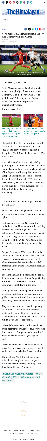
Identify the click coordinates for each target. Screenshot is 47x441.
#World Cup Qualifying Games (18, 373)
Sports (4, 29)
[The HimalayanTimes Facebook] (3, 2)
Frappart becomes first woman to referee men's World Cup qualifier (34, 131)
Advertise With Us (35, 430)
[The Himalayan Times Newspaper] (23, 12)
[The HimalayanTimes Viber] (24, 2)
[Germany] (11, 120)
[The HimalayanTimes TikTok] (17, 2)
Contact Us (24, 433)
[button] (8, 19)
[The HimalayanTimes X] (6, 2)
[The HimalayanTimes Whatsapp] (20, 2)
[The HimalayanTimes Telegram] (31, 2)
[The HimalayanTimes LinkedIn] (27, 2)
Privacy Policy (19, 430)
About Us (7, 430)
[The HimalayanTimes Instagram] (13, 2)
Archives (13, 433)
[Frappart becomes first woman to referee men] (33, 120)
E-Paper (34, 433)
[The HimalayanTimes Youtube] (10, 2)
